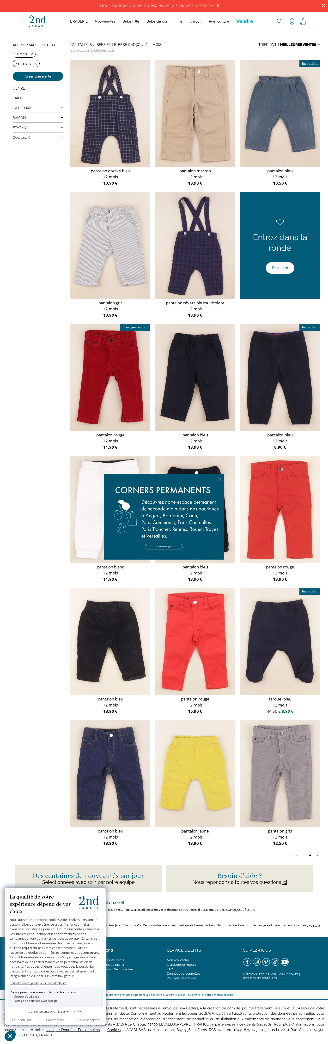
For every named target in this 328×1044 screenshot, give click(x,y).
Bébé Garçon (157, 21)
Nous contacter (178, 960)
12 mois (154, 44)
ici (284, 882)
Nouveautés (105, 21)
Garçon (196, 21)
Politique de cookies (181, 978)
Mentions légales (256, 974)
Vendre (244, 21)
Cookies (292, 974)
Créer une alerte (38, 76)
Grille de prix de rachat (107, 964)
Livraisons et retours (181, 964)
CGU (274, 974)
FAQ (170, 969)
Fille (179, 21)
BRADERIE (79, 21)
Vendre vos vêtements (107, 960)
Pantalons (81, 44)
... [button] (313, 925)
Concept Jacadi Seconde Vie (112, 969)
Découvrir (280, 267)
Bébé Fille (130, 21)
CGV (282, 974)
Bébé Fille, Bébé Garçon (120, 44)
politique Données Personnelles (72, 1030)
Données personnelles (183, 973)
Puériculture (219, 21)
